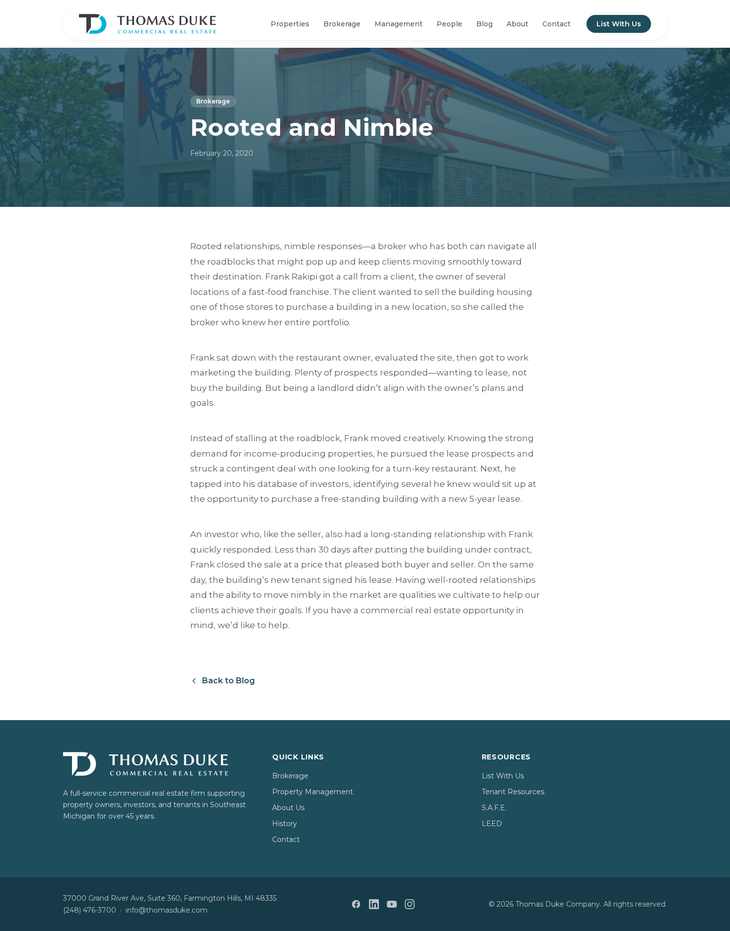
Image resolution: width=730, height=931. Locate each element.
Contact (556, 23)
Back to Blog (228, 680)
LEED (492, 823)
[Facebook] (356, 904)
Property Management (312, 791)
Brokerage (342, 23)
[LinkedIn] (374, 904)
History (284, 823)
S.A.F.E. (494, 807)
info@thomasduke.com (167, 910)
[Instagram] (410, 904)
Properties (290, 23)
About (517, 23)
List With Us (618, 23)
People (449, 23)
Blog (484, 23)
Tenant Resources (513, 791)
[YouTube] (392, 904)
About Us (288, 807)
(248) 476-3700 (89, 910)
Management (398, 23)
